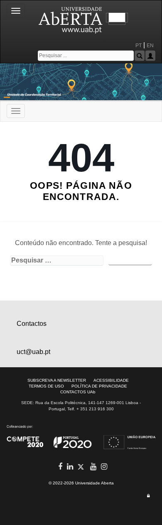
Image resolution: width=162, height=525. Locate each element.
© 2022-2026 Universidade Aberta (81, 483)
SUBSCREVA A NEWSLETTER (56, 380)
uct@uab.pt (33, 351)
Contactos (32, 323)
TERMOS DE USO (46, 386)
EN (151, 45)
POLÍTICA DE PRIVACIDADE (99, 386)
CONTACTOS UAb (78, 392)
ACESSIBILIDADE (111, 380)
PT (138, 45)
